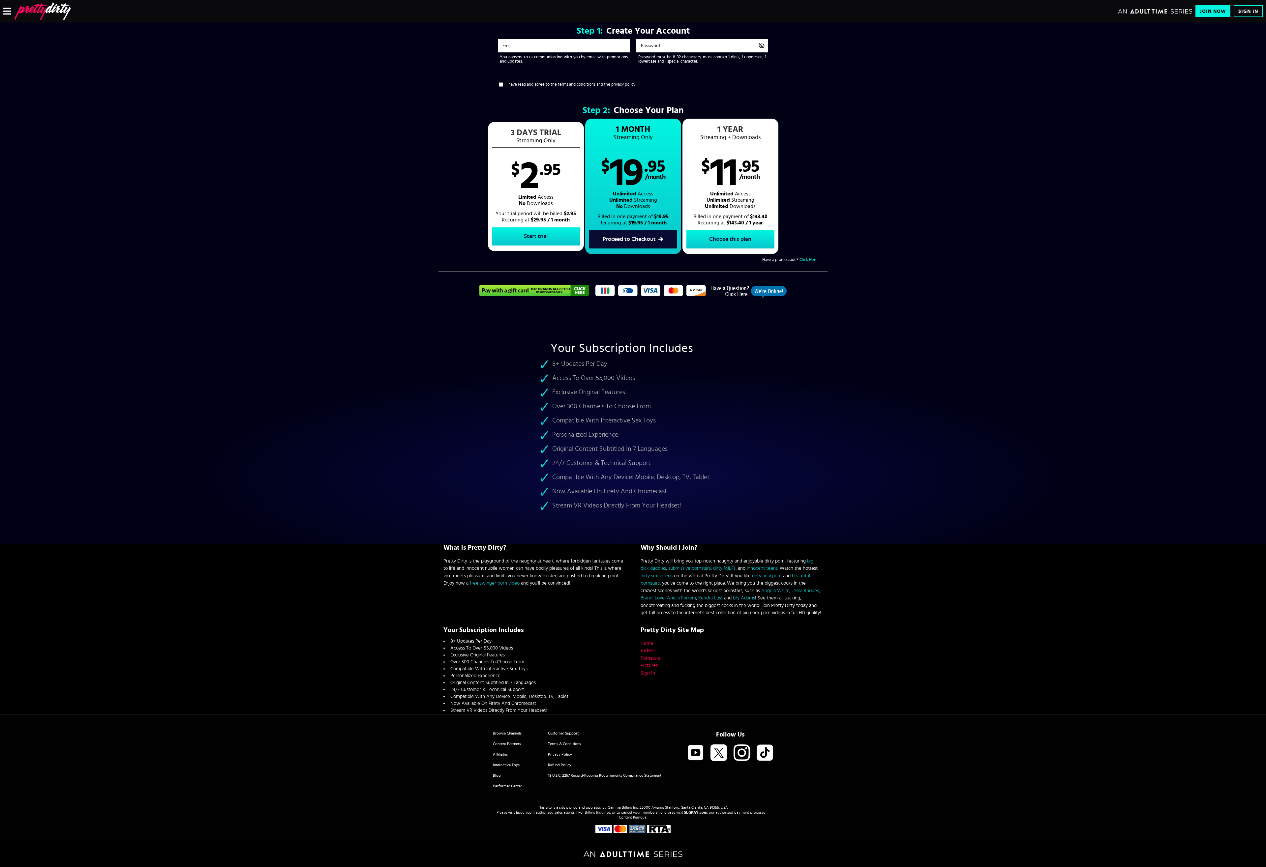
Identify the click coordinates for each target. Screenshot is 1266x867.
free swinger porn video (495, 583)
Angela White (775, 590)
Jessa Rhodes (805, 590)
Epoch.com (525, 812)
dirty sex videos (657, 575)
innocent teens (762, 568)
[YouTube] (695, 753)
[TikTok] (765, 753)
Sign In (1248, 11)
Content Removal (633, 817)
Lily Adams (744, 597)
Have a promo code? (790, 260)
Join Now (1213, 11)
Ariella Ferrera (681, 597)
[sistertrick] (43, 11)
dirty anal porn (767, 575)
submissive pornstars (689, 568)
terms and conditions (576, 84)
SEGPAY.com (695, 812)
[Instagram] (742, 753)
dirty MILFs (724, 568)
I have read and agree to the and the (570, 84)
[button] (536, 186)
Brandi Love (653, 597)
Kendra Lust (710, 597)
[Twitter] (718, 753)
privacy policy (623, 84)
